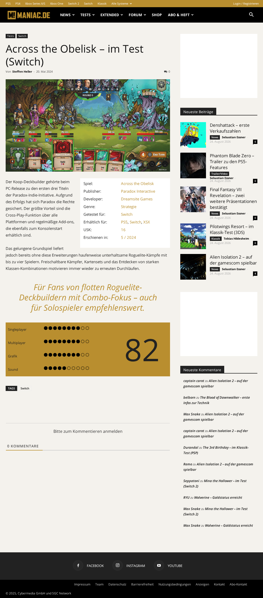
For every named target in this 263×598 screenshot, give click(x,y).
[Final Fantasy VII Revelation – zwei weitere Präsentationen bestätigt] (193, 199)
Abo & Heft (179, 14)
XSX (146, 221)
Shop (157, 14)
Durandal (190, 447)
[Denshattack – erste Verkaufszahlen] (193, 135)
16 (123, 229)
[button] (251, 15)
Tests (85, 14)
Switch (88, 3)
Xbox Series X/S (35, 3)
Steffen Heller (22, 71)
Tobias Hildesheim (236, 238)
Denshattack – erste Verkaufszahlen (230, 128)
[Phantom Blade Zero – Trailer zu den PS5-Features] (193, 165)
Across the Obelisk (137, 183)
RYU (186, 497)
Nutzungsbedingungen (174, 584)
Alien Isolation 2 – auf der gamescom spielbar (233, 260)
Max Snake (191, 414)
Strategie (128, 206)
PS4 (17, 3)
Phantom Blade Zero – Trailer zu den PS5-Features (232, 161)
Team (99, 584)
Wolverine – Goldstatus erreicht (218, 497)
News (65, 14)
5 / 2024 (128, 237)
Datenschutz (117, 584)
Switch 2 (73, 3)
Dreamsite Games (137, 198)
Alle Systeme (119, 3)
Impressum (82, 584)
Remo (187, 464)
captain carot (193, 380)
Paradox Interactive (138, 191)
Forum (135, 14)
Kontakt (219, 584)
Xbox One (56, 3)
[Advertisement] (218, 66)
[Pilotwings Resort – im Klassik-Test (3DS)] (193, 236)
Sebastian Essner (234, 137)
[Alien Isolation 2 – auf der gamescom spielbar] (193, 267)
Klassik (102, 3)
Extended (109, 14)
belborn (189, 397)
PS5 (8, 3)
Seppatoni (191, 480)
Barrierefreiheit (142, 584)
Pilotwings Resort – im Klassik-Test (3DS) (232, 229)
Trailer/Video (219, 173)
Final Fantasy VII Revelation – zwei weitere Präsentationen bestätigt (233, 198)
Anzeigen (202, 584)
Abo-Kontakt (238, 584)
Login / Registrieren (246, 3)
